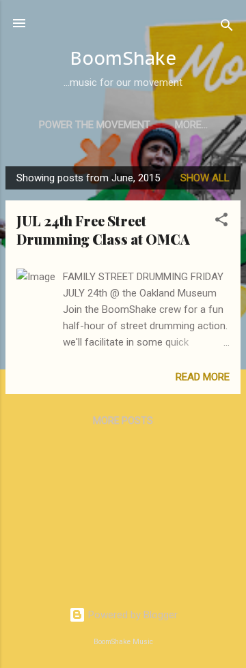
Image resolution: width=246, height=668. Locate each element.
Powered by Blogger (131, 615)
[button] (221, 221)
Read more (203, 377)
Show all (205, 178)
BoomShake (123, 58)
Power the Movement (94, 125)
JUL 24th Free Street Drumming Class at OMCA (103, 229)
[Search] (227, 27)
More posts (123, 420)
